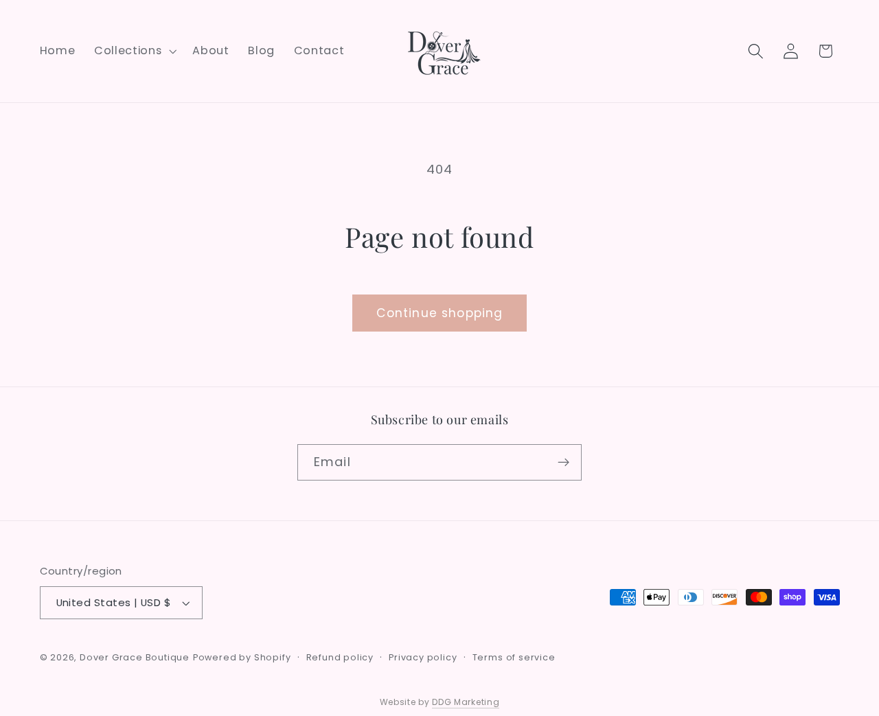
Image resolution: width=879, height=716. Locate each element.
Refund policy (340, 657)
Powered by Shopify (242, 657)
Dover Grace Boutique (135, 657)
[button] (133, 51)
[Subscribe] (563, 462)
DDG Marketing (465, 702)
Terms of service (514, 657)
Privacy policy (423, 657)
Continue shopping (439, 313)
